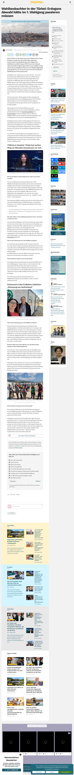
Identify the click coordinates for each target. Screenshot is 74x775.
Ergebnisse (38, 481)
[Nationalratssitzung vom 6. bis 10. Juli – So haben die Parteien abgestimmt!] (58, 265)
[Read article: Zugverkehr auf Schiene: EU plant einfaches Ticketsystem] (15, 533)
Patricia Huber (9, 50)
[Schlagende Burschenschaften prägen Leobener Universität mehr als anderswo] (58, 92)
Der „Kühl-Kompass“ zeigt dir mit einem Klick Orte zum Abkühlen (38, 558)
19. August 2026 (11, 545)
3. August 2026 (38, 562)
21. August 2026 (11, 674)
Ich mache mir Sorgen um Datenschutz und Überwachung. (24, 471)
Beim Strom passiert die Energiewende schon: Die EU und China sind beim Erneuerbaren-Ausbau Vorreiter (57, 300)
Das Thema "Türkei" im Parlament (26, 435)
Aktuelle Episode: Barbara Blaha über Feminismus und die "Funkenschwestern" (58, 245)
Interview (24, 50)
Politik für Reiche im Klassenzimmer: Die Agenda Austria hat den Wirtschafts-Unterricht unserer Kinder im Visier (58, 312)
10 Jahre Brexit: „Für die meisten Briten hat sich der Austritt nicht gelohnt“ (39, 644)
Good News (30, 684)
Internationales (17, 50)
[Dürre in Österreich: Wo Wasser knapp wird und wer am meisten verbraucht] (58, 140)
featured (12, 494)
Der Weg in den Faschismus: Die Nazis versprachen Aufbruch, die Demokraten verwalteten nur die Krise (15, 626)
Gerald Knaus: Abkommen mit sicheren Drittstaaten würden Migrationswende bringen (39, 632)
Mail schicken (18, 447)
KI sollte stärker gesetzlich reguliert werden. (21, 475)
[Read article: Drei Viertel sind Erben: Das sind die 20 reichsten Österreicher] (29, 588)
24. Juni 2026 (38, 648)
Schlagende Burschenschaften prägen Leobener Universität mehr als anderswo (58, 100)
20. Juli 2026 (38, 592)
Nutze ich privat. (14, 462)
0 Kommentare (44, 52)
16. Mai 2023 (38, 50)
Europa (10, 536)
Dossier (10, 578)
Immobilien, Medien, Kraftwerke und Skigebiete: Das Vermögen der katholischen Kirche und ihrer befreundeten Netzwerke (38, 577)
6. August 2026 (38, 552)
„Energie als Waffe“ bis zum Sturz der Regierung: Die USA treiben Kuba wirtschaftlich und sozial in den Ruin (39, 618)
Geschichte (11, 619)
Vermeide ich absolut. (15, 477)
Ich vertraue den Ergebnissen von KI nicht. (20, 469)
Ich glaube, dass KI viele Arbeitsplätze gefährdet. (22, 473)
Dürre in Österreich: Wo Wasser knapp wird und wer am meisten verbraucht (58, 147)
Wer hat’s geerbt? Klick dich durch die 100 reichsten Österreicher (14, 583)
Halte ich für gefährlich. (16, 466)
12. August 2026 (39, 539)
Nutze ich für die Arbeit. (16, 460)
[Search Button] (70, 2)
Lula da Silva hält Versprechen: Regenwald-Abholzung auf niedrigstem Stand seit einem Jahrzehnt (39, 533)
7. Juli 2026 (38, 604)
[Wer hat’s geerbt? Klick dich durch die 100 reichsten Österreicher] (58, 125)
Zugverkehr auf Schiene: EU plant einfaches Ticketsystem (15, 541)
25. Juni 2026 (38, 638)
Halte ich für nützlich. (15, 464)
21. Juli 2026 (38, 584)
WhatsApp (15, 766)
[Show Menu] (3, 2)
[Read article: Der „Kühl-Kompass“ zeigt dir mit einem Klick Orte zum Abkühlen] (29, 557)
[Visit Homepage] (37, 2)
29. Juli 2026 (11, 587)
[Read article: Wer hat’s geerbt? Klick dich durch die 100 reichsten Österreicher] (15, 575)
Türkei (17, 494)
